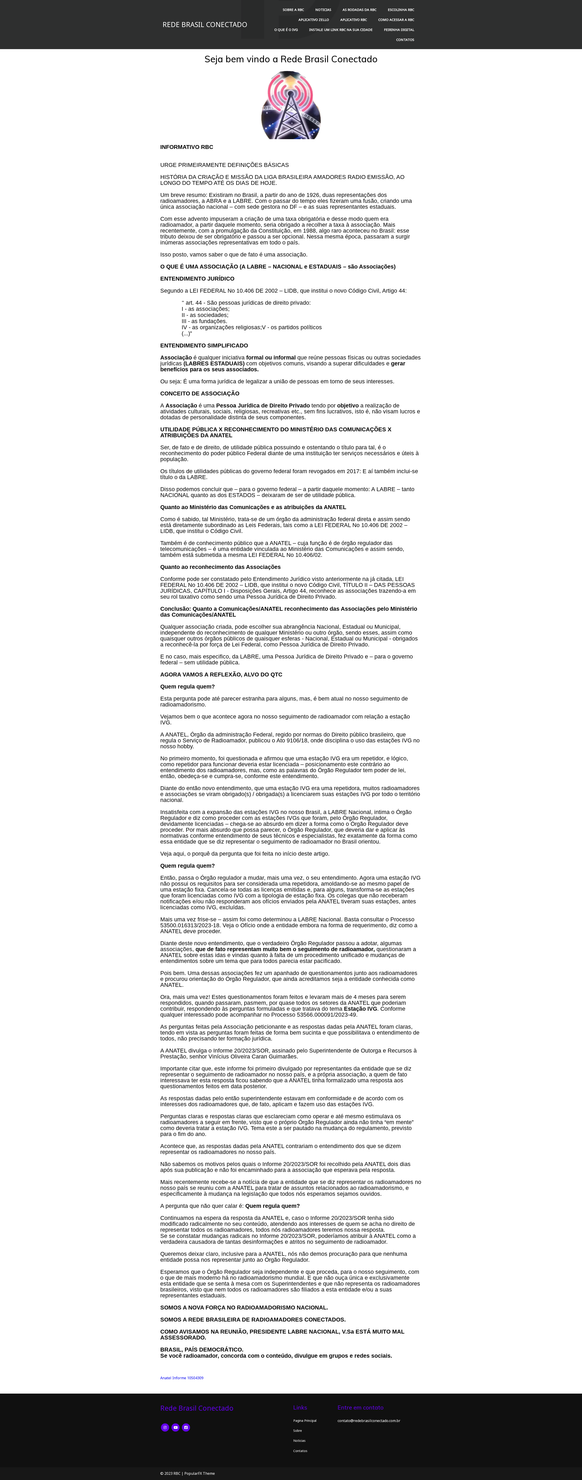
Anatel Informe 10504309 (181, 1377)
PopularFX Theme (199, 1473)
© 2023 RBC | (172, 1473)
